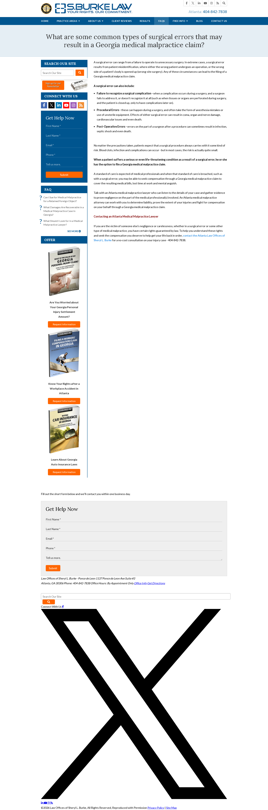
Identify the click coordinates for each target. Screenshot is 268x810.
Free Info (179, 21)
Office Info (140, 583)
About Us (94, 21)
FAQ (47, 189)
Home (45, 21)
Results (145, 21)
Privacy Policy (155, 807)
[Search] (224, 3)
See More (72, 231)
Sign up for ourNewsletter (53, 85)
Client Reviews (122, 21)
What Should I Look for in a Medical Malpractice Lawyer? (62, 222)
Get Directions (156, 583)
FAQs (161, 21)
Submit (64, 174)
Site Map (171, 807)
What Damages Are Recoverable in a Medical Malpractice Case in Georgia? (62, 210)
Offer (49, 240)
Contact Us (219, 21)
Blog (199, 21)
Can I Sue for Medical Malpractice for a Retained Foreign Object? (61, 198)
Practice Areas (67, 21)
